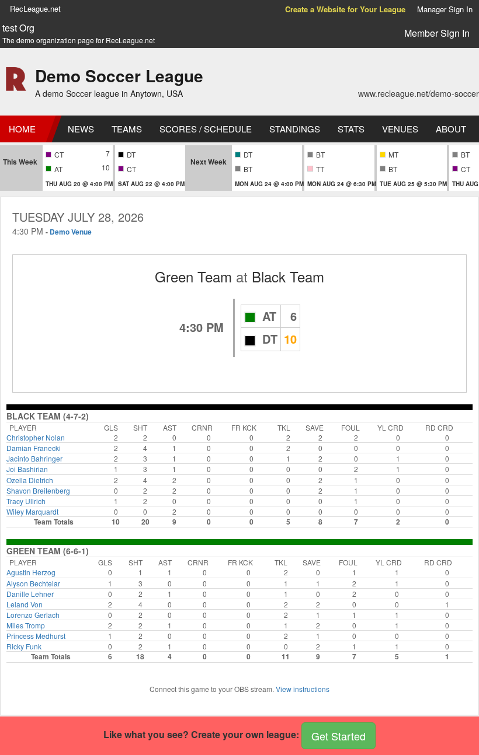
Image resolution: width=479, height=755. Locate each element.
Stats (351, 129)
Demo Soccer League (119, 76)
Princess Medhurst (35, 636)
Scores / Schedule (205, 129)
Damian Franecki (33, 448)
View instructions (302, 689)
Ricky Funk (23, 646)
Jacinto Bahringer (34, 458)
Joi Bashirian (27, 469)
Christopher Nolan (35, 437)
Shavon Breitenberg (38, 490)
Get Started (338, 735)
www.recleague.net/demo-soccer (418, 93)
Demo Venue (71, 231)
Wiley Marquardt (32, 511)
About (451, 129)
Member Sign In (437, 33)
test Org (18, 28)
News (81, 129)
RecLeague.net (35, 8)
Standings (294, 129)
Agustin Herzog (30, 572)
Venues (400, 129)
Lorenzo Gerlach (33, 615)
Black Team (288, 276)
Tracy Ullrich (26, 501)
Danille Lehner (30, 594)
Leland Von (24, 604)
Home (22, 129)
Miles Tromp (25, 625)
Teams (127, 129)
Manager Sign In (445, 9)
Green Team (193, 276)
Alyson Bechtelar (33, 583)
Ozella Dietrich (29, 480)
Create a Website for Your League (345, 9)
